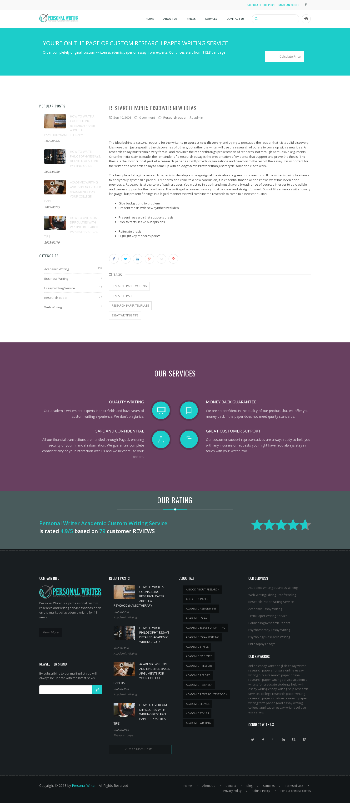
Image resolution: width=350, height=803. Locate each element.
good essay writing (289, 703)
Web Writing (53, 307)
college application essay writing (271, 707)
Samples (269, 786)
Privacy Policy (232, 791)
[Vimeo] (304, 739)
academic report (198, 675)
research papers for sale (266, 670)
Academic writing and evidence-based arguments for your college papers (72, 191)
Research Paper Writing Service (271, 602)
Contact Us (236, 19)
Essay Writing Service (59, 288)
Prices (191, 19)
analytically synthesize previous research (143, 180)
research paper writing (129, 286)
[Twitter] (252, 739)
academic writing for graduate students (277, 681)
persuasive (281, 152)
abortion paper (197, 599)
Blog (249, 786)
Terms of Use (294, 786)
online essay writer (262, 666)
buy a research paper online (279, 675)
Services (211, 19)
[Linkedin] (283, 739)
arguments (298, 152)
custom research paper (290, 698)
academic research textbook (206, 694)
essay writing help (281, 689)
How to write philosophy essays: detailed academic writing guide (85, 158)
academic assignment (201, 608)
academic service (198, 704)
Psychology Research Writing (269, 637)
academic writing (198, 723)
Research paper (56, 297)
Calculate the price (261, 5)
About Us (170, 19)
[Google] (273, 739)
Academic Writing (56, 269)
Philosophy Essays (261, 644)
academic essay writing (202, 637)
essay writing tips (125, 315)
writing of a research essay (191, 189)
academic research (199, 684)
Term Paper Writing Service (267, 616)
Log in (306, 18)
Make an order (289, 5)
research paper (157, 175)
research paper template (130, 306)
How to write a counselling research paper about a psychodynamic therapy (69, 125)
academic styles (197, 713)
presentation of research (235, 152)
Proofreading (286, 595)
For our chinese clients (295, 791)
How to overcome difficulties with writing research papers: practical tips (71, 227)
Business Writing (56, 278)
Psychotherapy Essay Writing (269, 630)
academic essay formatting (205, 627)
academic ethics (197, 646)
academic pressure (199, 665)
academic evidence (199, 656)
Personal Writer (84, 785)
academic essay (196, 618)
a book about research (202, 589)
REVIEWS (144, 530)
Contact (230, 786)
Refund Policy (261, 791)
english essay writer (291, 666)
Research (133, 184)
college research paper (278, 693)
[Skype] (293, 739)
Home (150, 19)
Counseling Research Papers (269, 623)
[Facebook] (263, 739)
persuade (248, 142)
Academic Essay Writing (265, 609)
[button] (284, 57)
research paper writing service (270, 679)
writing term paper (261, 703)
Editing (271, 595)
